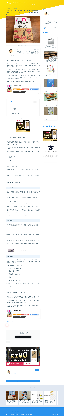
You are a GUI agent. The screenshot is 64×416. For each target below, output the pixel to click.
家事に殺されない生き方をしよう (16, 113)
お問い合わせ (23, 414)
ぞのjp (8, 3)
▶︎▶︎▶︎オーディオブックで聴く (11, 96)
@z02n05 (25, 51)
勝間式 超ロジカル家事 (17, 85)
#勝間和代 (7, 342)
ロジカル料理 (14, 108)
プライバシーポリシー (29, 414)
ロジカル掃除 (14, 109)
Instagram (14, 215)
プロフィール (7, 414)
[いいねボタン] (7, 325)
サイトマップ (17, 414)
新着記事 (12, 414)
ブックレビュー (34, 4)
